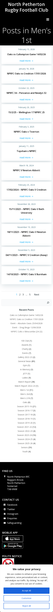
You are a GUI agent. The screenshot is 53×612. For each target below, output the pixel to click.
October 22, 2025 (26, 88)
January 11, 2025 (26, 146)
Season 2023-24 (24, 435)
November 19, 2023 (26, 227)
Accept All (26, 590)
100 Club (25, 340)
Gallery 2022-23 (25, 357)
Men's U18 (25, 398)
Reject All (26, 606)
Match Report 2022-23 (25, 386)
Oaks (25, 402)
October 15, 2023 (26, 269)
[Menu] (47, 19)
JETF (25, 373)
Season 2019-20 (25, 422)
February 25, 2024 (26, 184)
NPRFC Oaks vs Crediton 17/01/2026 (26, 319)
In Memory (25, 369)
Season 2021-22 (24, 427)
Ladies (25, 377)
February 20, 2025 (26, 107)
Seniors (24, 447)
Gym (25, 365)
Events (25, 353)
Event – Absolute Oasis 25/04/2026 (26, 323)
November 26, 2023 (26, 204)
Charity (25, 349)
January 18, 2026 (26, 68)
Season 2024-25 (25, 439)
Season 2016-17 (25, 410)
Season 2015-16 (24, 406)
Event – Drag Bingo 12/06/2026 (26, 327)
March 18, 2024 (26, 165)
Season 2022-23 (25, 431)
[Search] (48, 302)
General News (24, 361)
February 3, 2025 (26, 126)
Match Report (24, 381)
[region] (26, 588)
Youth (25, 451)
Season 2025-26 (25, 443)
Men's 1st (24, 390)
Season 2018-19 (25, 418)
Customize (26, 598)
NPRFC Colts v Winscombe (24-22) (26, 331)
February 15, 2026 (26, 49)
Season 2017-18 (25, 414)
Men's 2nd (25, 394)
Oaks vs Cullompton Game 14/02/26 (26, 315)
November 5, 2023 (26, 250)
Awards (25, 344)
